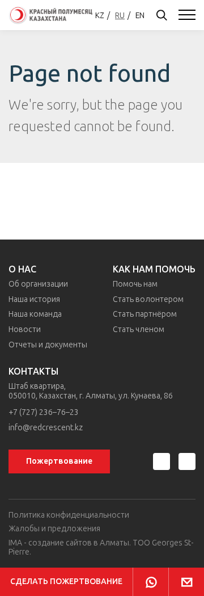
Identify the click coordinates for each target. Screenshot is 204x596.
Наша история (34, 299)
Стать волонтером (148, 299)
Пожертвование (59, 461)
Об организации (38, 284)
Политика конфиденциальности (68, 515)
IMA (15, 543)
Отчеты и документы (47, 345)
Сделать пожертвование (66, 581)
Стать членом (138, 329)
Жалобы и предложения (54, 528)
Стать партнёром (145, 314)
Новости (24, 329)
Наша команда (35, 314)
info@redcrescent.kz (45, 428)
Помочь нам (135, 284)
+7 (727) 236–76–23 (43, 412)
